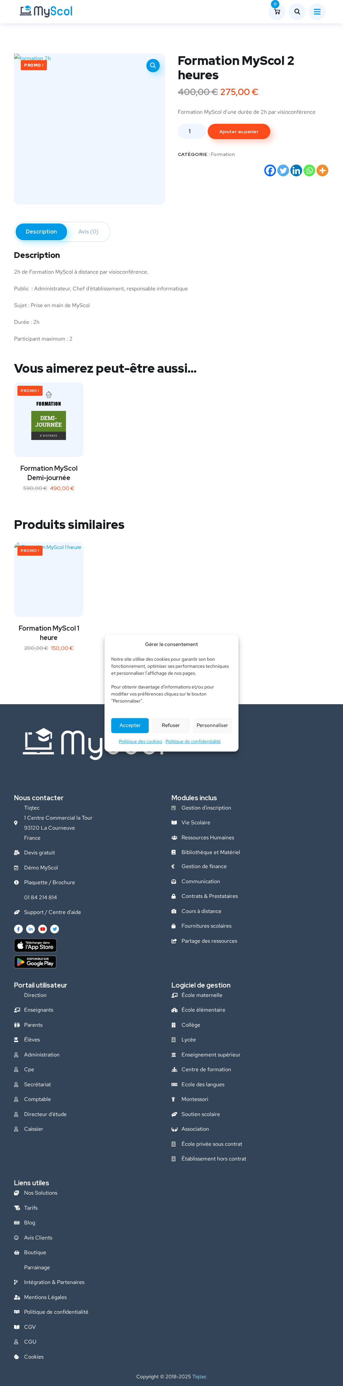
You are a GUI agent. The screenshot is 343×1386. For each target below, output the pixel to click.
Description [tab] (41, 231)
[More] (322, 170)
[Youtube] (42, 929)
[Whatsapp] (309, 170)
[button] (153, 65)
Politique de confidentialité (193, 741)
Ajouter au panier (239, 131)
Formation (223, 154)
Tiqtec (199, 1376)
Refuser (171, 725)
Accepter (130, 725)
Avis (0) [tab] (88, 231)
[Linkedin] (296, 170)
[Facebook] (270, 170)
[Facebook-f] (18, 929)
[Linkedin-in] (30, 929)
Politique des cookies (140, 741)
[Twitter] (283, 170)
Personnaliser (212, 725)
